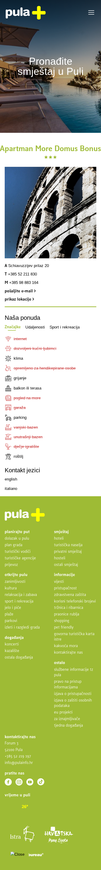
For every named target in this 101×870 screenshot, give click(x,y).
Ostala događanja (19, 658)
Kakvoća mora (66, 646)
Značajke (13, 327)
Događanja (14, 638)
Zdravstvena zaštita (70, 595)
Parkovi (11, 621)
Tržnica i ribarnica (68, 608)
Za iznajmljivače (67, 719)
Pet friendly (64, 628)
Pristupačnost (65, 588)
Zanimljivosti (15, 582)
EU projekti (63, 712)
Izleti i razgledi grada (22, 628)
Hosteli (59, 558)
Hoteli (59, 539)
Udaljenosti (35, 327)
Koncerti (12, 644)
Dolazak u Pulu (17, 539)
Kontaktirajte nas (68, 653)
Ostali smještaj (66, 565)
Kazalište (12, 651)
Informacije (64, 575)
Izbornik (91, 12)
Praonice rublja (66, 614)
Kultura (11, 588)
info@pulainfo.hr (19, 763)
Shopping (61, 621)
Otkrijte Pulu (16, 575)
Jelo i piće (13, 608)
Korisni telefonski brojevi (75, 601)
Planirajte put (17, 532)
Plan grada (13, 545)
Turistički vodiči (18, 552)
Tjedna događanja (68, 726)
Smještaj (61, 532)
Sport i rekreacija (65, 327)
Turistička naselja (68, 545)
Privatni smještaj (68, 552)
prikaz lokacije (18, 299)
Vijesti (59, 582)
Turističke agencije (20, 558)
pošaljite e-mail (19, 291)
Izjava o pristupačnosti (72, 694)
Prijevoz (11, 565)
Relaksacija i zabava (21, 595)
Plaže (9, 614)
